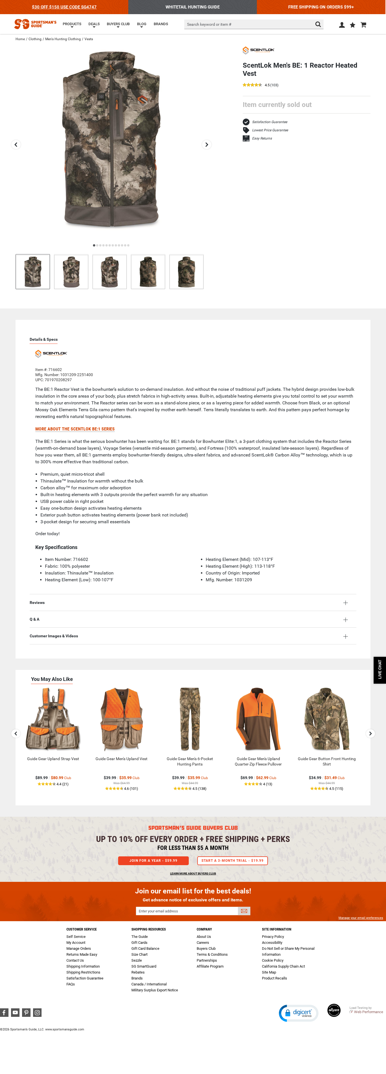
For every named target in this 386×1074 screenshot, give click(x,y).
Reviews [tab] (37, 602)
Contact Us (75, 960)
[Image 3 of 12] (109, 271)
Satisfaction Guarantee (269, 122)
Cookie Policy (272, 960)
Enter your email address (158, 911)
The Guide (139, 936)
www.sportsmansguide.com (64, 1029)
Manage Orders (78, 948)
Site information (276, 929)
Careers (203, 942)
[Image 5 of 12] (186, 271)
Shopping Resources (148, 929)
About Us (204, 936)
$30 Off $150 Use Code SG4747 (64, 7)
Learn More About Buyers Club (193, 873)
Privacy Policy (273, 936)
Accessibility (272, 942)
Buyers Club (206, 948)
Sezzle (136, 960)
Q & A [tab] (34, 619)
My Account (75, 942)
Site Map (269, 972)
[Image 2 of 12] (71, 271)
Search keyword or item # (209, 24)
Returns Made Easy (81, 954)
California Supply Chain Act (283, 966)
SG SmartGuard (143, 966)
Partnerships (207, 960)
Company (204, 929)
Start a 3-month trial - (232, 861)
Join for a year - (153, 861)
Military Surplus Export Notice (154, 990)
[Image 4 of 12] (148, 271)
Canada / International (149, 984)
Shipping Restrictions (83, 972)
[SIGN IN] (342, 26)
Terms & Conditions (212, 954)
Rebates (138, 972)
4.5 (267, 85)
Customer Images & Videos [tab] (54, 636)
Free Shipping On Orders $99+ (321, 7)
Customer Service (81, 929)
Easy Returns (262, 138)
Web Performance (368, 1012)
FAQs (70, 984)
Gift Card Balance (145, 948)
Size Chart (139, 954)
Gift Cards (139, 942)
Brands (137, 978)
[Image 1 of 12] (33, 271)
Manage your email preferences (361, 918)
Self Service (76, 936)
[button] (352, 25)
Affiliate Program (210, 966)
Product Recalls (274, 978)
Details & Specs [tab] (44, 339)
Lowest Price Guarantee (270, 130)
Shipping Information (83, 966)
